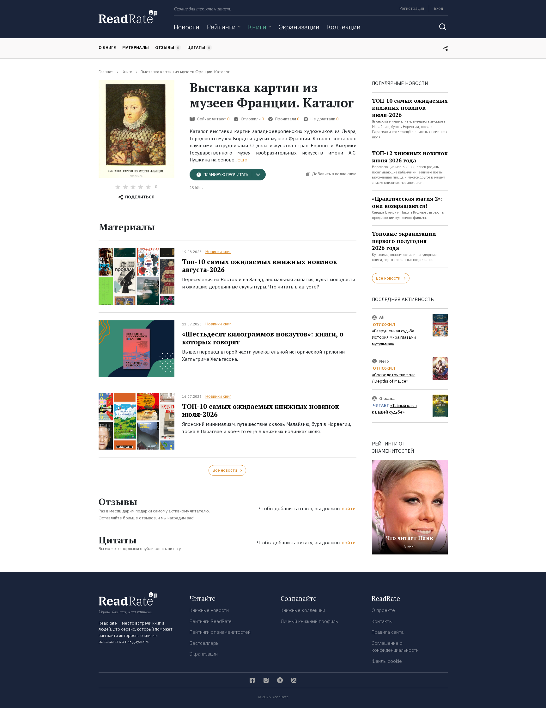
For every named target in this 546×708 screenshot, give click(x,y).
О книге (107, 47)
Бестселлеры (204, 643)
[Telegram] (280, 680)
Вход (438, 8)
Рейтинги (221, 26)
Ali (382, 317)
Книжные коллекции (303, 610)
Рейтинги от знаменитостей (220, 632)
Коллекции (344, 26)
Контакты (382, 621)
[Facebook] (252, 680)
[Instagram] (266, 680)
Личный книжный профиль (309, 621)
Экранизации (299, 26)
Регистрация (411, 8)
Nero (384, 361)
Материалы (135, 47)
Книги (257, 26)
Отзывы (167, 47)
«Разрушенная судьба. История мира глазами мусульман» (394, 337)
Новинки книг (218, 251)
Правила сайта (387, 632)
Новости (186, 26)
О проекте (383, 610)
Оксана (387, 398)
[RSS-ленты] (294, 680)
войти (348, 508)
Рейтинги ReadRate (211, 621)
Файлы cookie (387, 661)
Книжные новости (209, 610)
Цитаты (198, 47)
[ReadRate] (128, 16)
